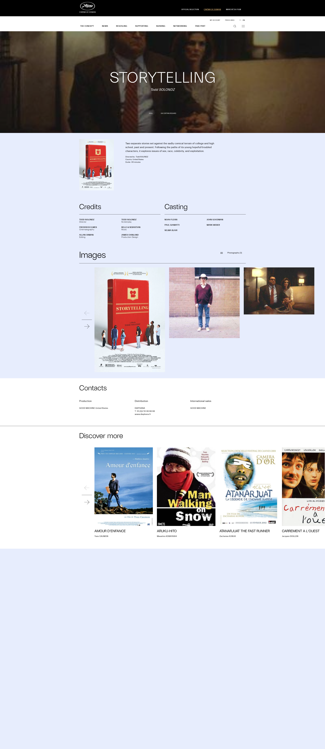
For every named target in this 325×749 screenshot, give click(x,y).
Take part (200, 26)
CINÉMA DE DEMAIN (212, 10)
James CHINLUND (130, 235)
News (105, 26)
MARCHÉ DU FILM (233, 10)
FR (240, 20)
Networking (180, 26)
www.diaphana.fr (143, 414)
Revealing (121, 26)
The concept (87, 26)
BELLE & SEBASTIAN (130, 227)
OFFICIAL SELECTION (190, 10)
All (221, 253)
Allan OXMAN (86, 235)
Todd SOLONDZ (86, 219)
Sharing (160, 26)
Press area (229, 20)
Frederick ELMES (88, 227)
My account (215, 20)
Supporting (141, 26)
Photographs (234, 253)
